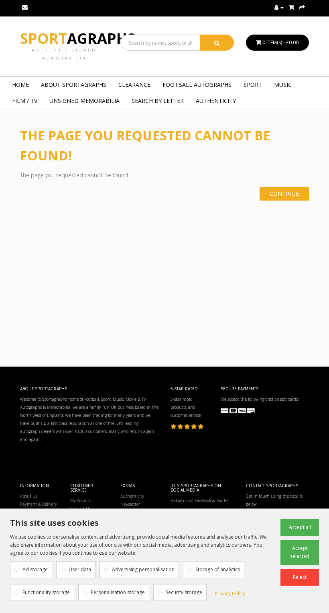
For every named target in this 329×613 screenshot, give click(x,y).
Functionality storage (46, 592)
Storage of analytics (217, 569)
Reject (300, 577)
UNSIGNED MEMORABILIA (84, 101)
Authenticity (216, 101)
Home (20, 84)
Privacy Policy (230, 593)
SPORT (253, 84)
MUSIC (283, 84)
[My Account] (279, 7)
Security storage (184, 592)
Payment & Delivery (38, 504)
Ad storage (35, 569)
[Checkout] (302, 7)
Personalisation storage (118, 592)
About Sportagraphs (73, 84)
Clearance (134, 84)
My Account (81, 500)
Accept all (300, 527)
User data (80, 569)
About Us (28, 496)
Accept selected (299, 552)
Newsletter (130, 504)
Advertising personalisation (143, 569)
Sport (77, 38)
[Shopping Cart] (291, 7)
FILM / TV (24, 101)
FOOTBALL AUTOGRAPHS (197, 84)
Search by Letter (158, 101)
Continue (284, 193)
